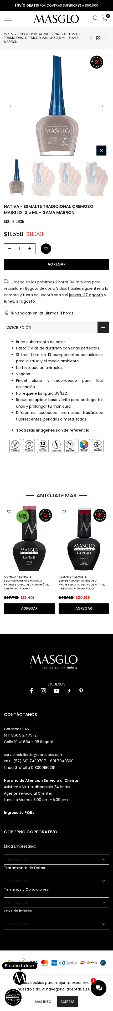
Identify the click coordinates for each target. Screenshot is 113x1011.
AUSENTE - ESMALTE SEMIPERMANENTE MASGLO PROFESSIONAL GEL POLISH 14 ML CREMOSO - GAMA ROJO (82, 582)
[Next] (102, 105)
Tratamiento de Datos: (25, 867)
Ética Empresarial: (20, 846)
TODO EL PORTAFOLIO (33, 34)
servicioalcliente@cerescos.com (34, 754)
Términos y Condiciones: (26, 889)
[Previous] (11, 105)
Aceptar (67, 1001)
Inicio (8, 34)
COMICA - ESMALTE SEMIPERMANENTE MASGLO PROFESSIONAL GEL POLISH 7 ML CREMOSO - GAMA (26, 582)
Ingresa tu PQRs (19, 812)
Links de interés (18, 911)
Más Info (43, 1001)
